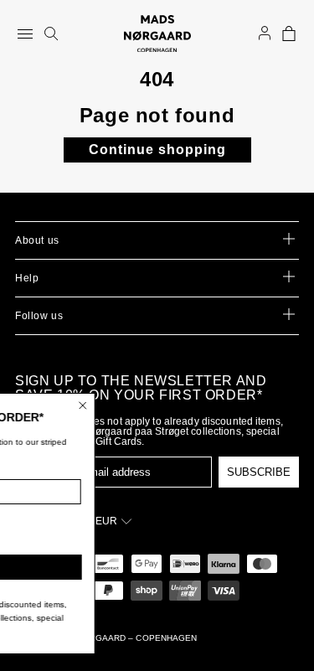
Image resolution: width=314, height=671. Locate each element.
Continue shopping (157, 149)
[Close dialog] (115, 405)
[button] (289, 33)
